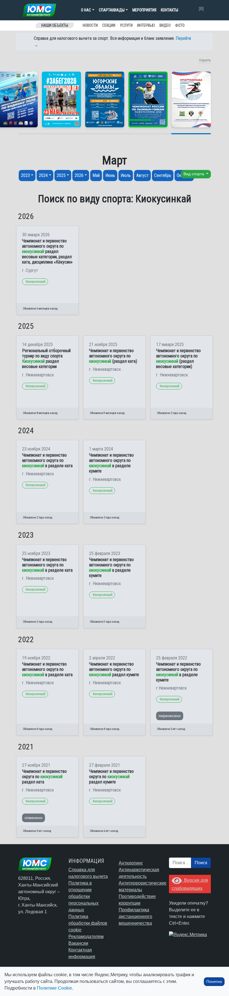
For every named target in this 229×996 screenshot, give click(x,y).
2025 (61, 175)
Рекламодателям (86, 936)
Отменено (33, 817)
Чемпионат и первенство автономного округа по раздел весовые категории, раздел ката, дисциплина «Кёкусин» (47, 251)
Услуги (126, 25)
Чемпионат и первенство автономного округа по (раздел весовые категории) (178, 358)
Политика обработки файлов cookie (87, 923)
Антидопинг (131, 863)
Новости (90, 25)
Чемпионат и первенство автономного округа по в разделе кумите (111, 463)
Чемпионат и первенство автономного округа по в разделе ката (47, 460)
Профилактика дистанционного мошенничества (135, 916)
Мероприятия (144, 10)
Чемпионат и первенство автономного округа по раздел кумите (114, 669)
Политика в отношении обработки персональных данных (83, 896)
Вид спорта (194, 174)
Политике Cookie (54, 988)
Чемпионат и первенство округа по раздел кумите (111, 777)
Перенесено (170, 715)
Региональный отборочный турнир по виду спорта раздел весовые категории (46, 358)
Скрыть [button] (205, 60)
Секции (108, 25)
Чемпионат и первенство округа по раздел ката (44, 777)
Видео (165, 25)
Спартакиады (112, 10)
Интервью (146, 25)
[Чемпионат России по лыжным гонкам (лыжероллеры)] (148, 99)
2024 (43, 175)
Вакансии (78, 943)
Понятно (214, 981)
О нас (86, 10)
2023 (25, 175)
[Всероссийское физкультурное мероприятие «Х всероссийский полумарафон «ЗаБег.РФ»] (61, 99)
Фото (180, 25)
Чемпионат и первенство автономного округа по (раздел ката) (113, 356)
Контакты (169, 10)
